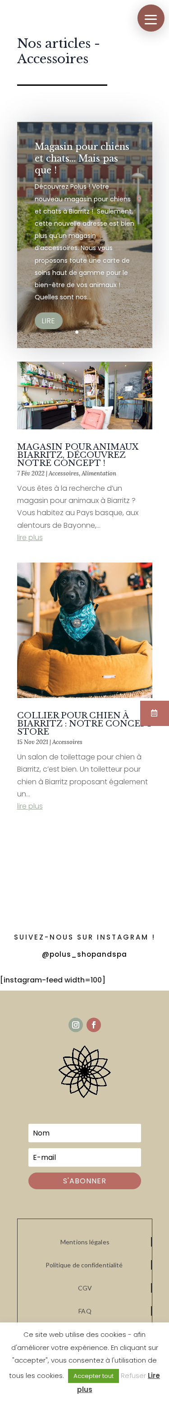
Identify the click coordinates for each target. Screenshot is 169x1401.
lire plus (30, 537)
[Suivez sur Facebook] (94, 1025)
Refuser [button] (133, 1375)
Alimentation (99, 473)
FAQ (84, 1311)
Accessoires (64, 473)
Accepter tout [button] (93, 1376)
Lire (48, 321)
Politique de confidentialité (84, 1265)
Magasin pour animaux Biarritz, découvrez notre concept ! (77, 455)
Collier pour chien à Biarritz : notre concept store (84, 724)
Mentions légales (85, 1242)
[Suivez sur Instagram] (76, 1025)
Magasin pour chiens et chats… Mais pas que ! (82, 158)
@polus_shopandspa (84, 954)
